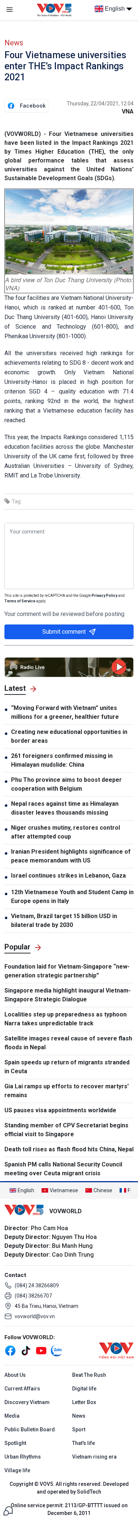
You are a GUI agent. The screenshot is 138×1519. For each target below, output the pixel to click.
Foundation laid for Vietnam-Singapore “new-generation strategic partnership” (67, 971)
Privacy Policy (104, 596)
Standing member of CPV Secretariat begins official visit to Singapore (66, 1130)
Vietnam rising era (94, 1457)
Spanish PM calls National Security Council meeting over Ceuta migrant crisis (63, 1169)
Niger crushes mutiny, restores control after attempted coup (65, 832)
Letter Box (84, 1402)
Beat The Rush (89, 1375)
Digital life (84, 1389)
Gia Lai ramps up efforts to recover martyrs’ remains (66, 1091)
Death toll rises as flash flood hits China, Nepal (69, 1149)
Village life (17, 1470)
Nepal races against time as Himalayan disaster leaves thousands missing (64, 808)
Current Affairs (22, 1389)
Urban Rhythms (22, 1457)
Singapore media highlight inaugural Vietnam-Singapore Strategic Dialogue (67, 995)
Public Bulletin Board (29, 1429)
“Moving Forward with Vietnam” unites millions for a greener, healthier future (65, 712)
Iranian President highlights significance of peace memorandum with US (71, 856)
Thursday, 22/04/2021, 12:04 (100, 103)
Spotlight (15, 1443)
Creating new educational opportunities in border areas (69, 736)
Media (12, 1416)
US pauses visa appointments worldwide (60, 1110)
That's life (83, 1443)
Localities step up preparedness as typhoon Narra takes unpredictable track (65, 1019)
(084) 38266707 (33, 1296)
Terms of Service (19, 601)
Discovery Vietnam (27, 1402)
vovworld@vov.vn (35, 1316)
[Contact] (8, 1510)
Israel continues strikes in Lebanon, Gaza (68, 875)
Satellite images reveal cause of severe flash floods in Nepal (68, 1043)
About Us (15, 1375)
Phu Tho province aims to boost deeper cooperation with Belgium (66, 784)
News (13, 42)
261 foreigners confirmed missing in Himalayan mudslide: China (62, 760)
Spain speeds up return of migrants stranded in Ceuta (67, 1067)
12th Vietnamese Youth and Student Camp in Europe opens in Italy (72, 896)
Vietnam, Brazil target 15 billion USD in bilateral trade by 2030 (64, 920)
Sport (78, 1429)
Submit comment (64, 631)
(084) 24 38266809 (37, 1285)
